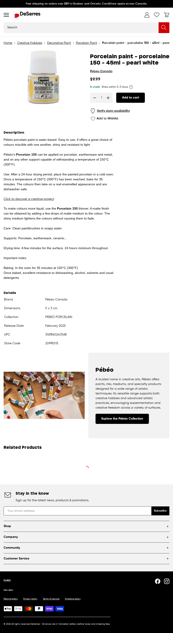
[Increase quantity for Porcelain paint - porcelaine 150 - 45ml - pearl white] (108, 97)
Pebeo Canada (101, 71)
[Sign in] (147, 15)
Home (8, 43)
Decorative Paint (59, 43)
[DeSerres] (27, 15)
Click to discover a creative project (29, 199)
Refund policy (11, 599)
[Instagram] (166, 581)
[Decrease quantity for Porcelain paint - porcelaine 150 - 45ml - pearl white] (94, 97)
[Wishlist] (156, 15)
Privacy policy (30, 599)
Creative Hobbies (29, 43)
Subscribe (160, 511)
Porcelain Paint (86, 43)
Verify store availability (113, 110)
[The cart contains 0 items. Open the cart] (166, 15)
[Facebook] (157, 581)
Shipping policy (73, 599)
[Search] (164, 27)
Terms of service (51, 599)
